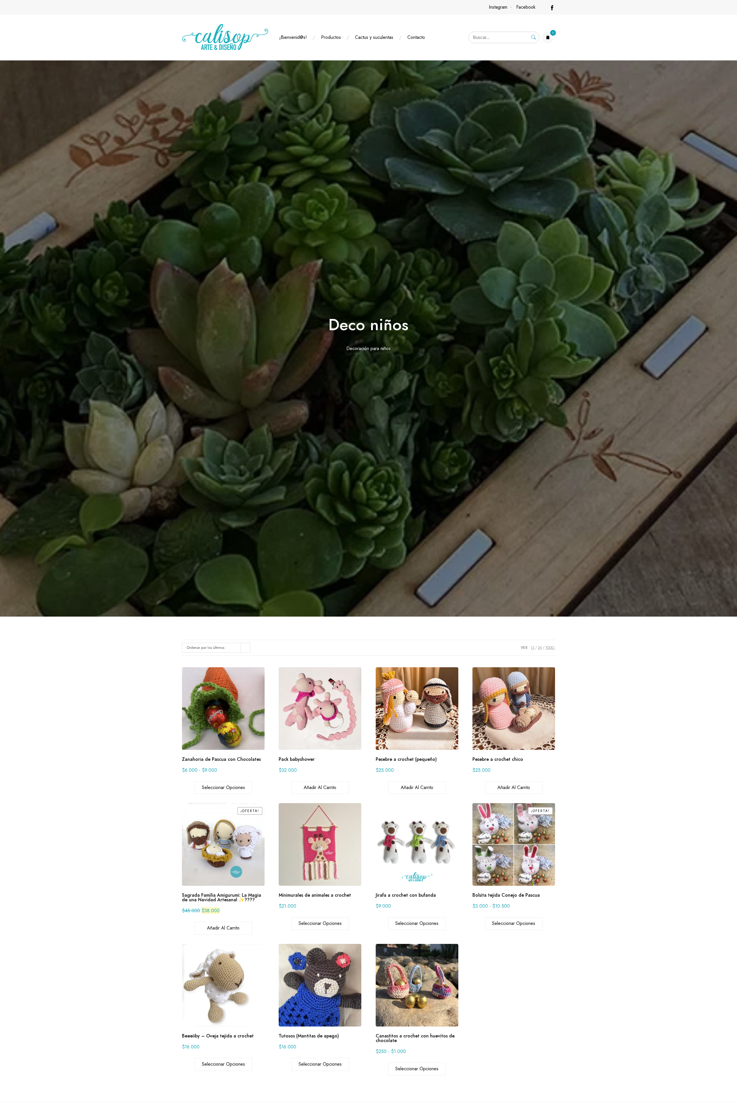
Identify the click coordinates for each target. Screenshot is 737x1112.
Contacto (416, 37)
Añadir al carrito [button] (320, 787)
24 (540, 647)
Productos (331, 37)
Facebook (525, 7)
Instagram (498, 7)
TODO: (550, 647)
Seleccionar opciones (223, 787)
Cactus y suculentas (374, 37)
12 (532, 647)
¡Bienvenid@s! (293, 37)
